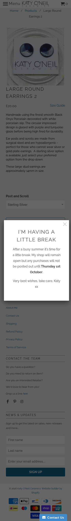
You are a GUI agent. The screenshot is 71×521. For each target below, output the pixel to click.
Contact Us (55, 517)
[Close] (65, 224)
